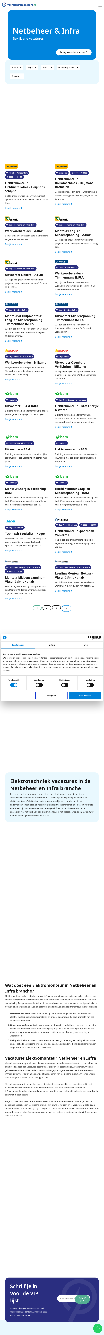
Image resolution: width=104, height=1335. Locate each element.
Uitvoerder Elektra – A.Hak (24, 275)
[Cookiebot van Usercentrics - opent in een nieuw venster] (90, 637)
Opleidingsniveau (66, 67)
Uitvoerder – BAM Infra (21, 406)
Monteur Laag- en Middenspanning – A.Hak (73, 233)
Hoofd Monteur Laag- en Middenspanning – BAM (72, 491)
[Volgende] (66, 608)
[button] (100, 5)
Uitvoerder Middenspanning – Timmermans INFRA (76, 318)
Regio (30, 67)
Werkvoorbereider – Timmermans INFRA (69, 275)
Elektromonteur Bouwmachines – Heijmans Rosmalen (74, 183)
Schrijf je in (82, 1299)
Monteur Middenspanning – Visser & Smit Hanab (25, 579)
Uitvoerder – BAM (17, 449)
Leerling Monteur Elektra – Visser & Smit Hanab (74, 575)
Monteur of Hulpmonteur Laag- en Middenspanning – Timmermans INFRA (25, 320)
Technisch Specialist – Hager (25, 534)
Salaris (15, 67)
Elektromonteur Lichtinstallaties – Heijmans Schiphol (25, 187)
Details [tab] (52, 645)
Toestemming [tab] (18, 645)
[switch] (39, 685)
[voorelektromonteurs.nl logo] (19, 5)
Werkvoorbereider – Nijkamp (25, 362)
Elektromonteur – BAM (71, 449)
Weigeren (51, 695)
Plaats (46, 67)
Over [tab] (86, 645)
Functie (15, 76)
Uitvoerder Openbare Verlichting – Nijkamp (70, 364)
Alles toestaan (85, 695)
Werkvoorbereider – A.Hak (24, 231)
